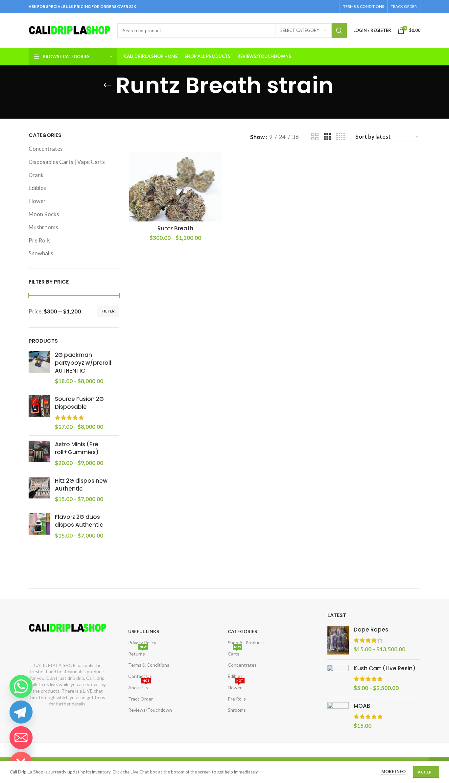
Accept (426, 772)
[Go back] (107, 85)
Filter (108, 311)
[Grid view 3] (327, 137)
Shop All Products (246, 642)
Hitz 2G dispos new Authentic (81, 485)
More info (393, 771)
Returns (137, 652)
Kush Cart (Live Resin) (384, 668)
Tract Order (140, 699)
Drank (36, 175)
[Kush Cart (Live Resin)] (338, 678)
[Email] (21, 737)
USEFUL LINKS (143, 631)
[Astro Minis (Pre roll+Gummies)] (39, 454)
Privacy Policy (142, 642)
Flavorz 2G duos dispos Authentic (79, 521)
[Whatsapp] (21, 686)
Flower (37, 200)
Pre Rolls (40, 240)
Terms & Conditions (148, 665)
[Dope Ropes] (338, 640)
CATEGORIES (242, 631)
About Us (139, 686)
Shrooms (237, 710)
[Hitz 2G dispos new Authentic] (39, 490)
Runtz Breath (175, 228)
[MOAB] (338, 715)
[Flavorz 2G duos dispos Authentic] (39, 526)
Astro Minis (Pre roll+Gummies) (77, 448)
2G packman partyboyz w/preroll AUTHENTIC (83, 363)
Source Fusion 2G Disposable (79, 403)
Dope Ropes (371, 629)
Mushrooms (43, 227)
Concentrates (46, 148)
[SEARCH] (339, 30)
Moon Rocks (44, 214)
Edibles (37, 187)
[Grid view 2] (315, 137)
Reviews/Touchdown (150, 710)
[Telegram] (21, 712)
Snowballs (41, 253)
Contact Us (140, 676)
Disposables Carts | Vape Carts (67, 161)
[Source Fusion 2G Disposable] (39, 412)
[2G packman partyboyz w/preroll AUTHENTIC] (39, 368)
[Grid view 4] (340, 137)
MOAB (362, 706)
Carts (234, 652)
